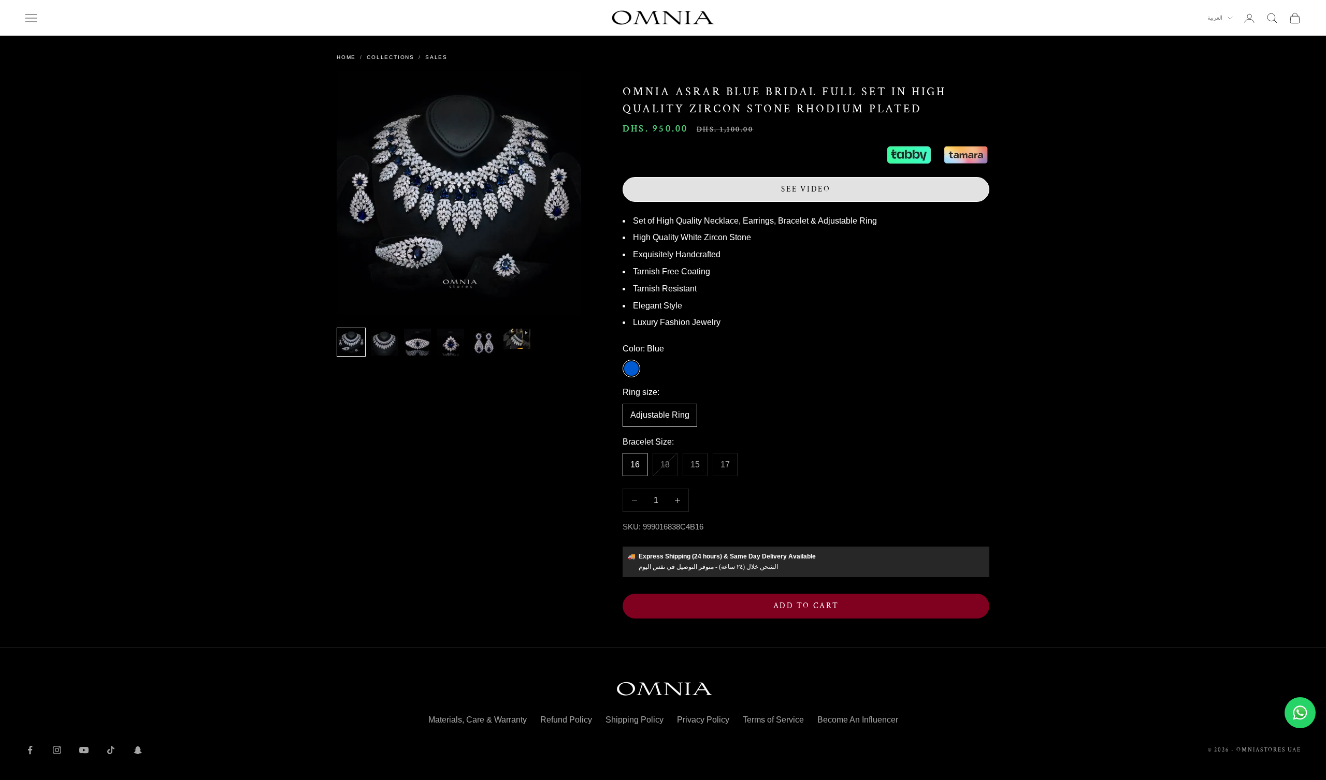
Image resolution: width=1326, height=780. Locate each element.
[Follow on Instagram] (57, 750)
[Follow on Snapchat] (138, 750)
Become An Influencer (857, 719)
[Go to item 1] (351, 342)
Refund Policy (566, 719)
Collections (390, 57)
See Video (805, 189)
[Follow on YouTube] (84, 750)
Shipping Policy (635, 719)
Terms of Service (773, 719)
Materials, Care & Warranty (477, 719)
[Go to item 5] (483, 342)
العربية (1214, 18)
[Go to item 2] (384, 342)
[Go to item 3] (417, 342)
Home (346, 57)
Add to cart (806, 606)
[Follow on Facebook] (30, 750)
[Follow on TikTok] (111, 750)
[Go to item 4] (450, 342)
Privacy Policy (703, 719)
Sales (436, 57)
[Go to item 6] (516, 339)
